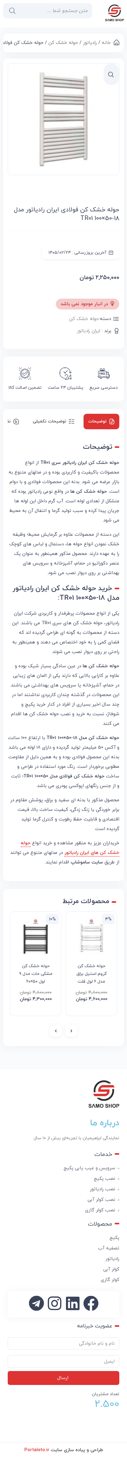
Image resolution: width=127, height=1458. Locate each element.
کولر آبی (111, 1269)
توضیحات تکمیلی (49, 421)
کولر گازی (110, 1280)
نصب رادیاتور (102, 1189)
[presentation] (71, 1030)
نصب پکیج (104, 1178)
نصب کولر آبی (101, 1199)
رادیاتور (90, 43)
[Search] (10, 10)
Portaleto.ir (36, 1450)
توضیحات (97, 421)
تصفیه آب (108, 1248)
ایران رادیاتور (88, 331)
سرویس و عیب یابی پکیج (89, 1168)
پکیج (114, 1238)
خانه (106, 43)
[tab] (101, 421)
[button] (111, 74)
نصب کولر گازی (100, 1210)
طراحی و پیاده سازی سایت (63, 1450)
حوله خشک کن (63, 43)
